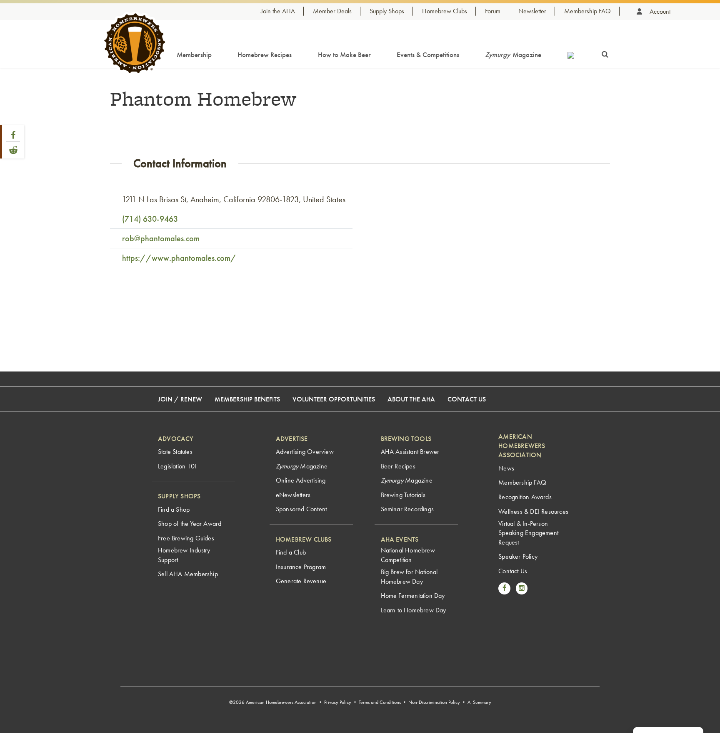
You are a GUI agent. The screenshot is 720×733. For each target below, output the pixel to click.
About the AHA (411, 399)
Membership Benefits (247, 399)
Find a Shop (174, 509)
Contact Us (467, 399)
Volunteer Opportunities (333, 399)
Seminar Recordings (407, 509)
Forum (492, 11)
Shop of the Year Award (189, 523)
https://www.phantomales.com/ (179, 258)
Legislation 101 (178, 466)
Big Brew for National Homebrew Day (409, 576)
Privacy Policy (337, 702)
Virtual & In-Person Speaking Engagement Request (528, 533)
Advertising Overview (305, 451)
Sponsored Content (301, 509)
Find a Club (291, 552)
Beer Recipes (398, 466)
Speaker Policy (518, 556)
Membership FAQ (587, 11)
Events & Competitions (428, 54)
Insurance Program (301, 566)
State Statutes (175, 451)
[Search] (605, 53)
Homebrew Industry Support (184, 555)
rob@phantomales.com (161, 238)
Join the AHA (278, 11)
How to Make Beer (344, 54)
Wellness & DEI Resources (533, 511)
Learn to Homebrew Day (413, 610)
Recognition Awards (525, 497)
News (506, 468)
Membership (194, 54)
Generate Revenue (301, 581)
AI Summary (479, 702)
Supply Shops (387, 11)
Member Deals (332, 11)
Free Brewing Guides (186, 538)
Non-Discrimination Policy (434, 702)
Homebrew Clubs (444, 11)
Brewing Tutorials (403, 494)
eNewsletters (293, 494)
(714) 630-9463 (150, 218)
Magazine (513, 54)
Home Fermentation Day (413, 595)
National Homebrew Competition (408, 555)
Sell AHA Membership (188, 574)
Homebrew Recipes (265, 54)
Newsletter (532, 11)
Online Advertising (301, 480)
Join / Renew (180, 399)
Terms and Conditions (380, 702)
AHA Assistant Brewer (410, 451)
